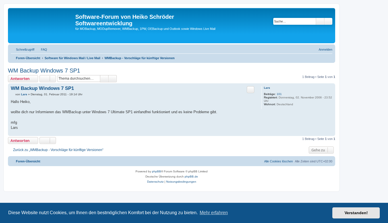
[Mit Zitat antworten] (250, 89)
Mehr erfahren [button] (214, 212)
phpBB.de (191, 176)
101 (279, 94)
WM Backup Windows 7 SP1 (44, 70)
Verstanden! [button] (356, 212)
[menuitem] (41, 49)
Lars (267, 87)
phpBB (156, 171)
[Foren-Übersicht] (42, 25)
